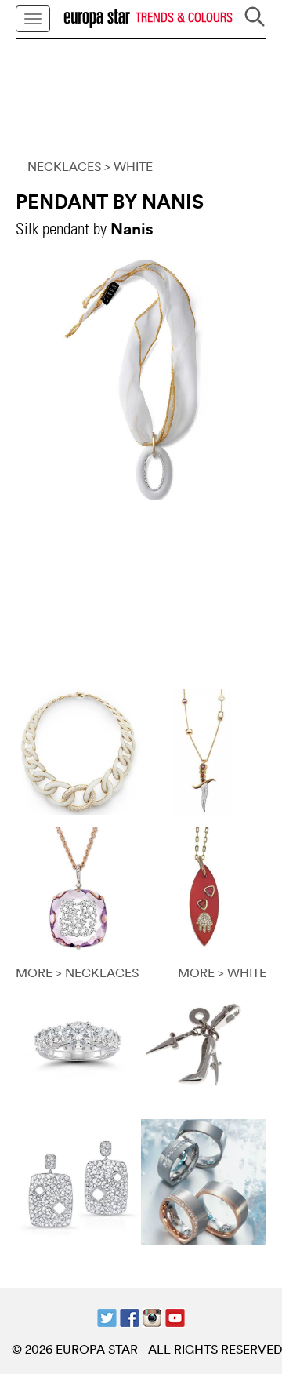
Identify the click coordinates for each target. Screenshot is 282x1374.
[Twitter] (107, 1317)
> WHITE (128, 166)
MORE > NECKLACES (77, 972)
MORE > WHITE (222, 972)
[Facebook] (129, 1317)
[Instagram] (152, 1317)
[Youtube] (175, 1317)
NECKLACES (64, 166)
